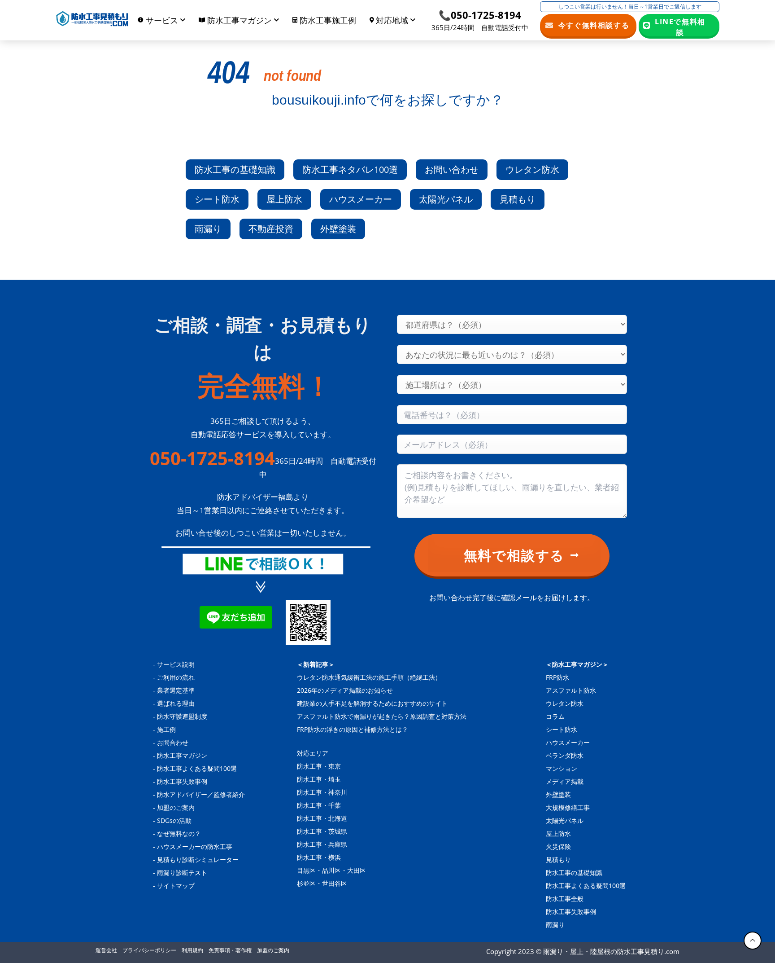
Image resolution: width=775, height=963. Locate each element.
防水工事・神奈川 (322, 792)
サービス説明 (176, 664)
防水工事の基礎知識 (235, 169)
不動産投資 (270, 229)
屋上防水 (284, 199)
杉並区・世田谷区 (322, 883)
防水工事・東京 (319, 766)
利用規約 (192, 950)
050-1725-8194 (212, 458)
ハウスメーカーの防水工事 (194, 846)
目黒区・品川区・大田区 (331, 870)
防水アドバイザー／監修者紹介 (201, 794)
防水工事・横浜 (319, 857)
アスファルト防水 (571, 690)
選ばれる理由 (176, 703)
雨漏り (208, 229)
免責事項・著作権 (230, 950)
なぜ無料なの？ (179, 833)
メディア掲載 (564, 781)
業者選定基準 (176, 690)
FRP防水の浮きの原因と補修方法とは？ (352, 729)
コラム (555, 716)
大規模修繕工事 (568, 807)
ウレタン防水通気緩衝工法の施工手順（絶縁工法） (369, 677)
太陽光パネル (446, 199)
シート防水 (217, 199)
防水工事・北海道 (322, 818)
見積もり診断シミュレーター (198, 859)
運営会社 (106, 950)
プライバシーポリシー (149, 950)
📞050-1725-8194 (480, 15)
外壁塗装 (338, 229)
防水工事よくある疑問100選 (197, 768)
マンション (561, 768)
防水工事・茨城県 (322, 831)
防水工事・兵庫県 (322, 844)
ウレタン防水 (532, 169)
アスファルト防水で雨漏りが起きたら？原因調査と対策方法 (381, 716)
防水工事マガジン (182, 755)
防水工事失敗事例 (182, 781)
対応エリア (312, 753)
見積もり (518, 199)
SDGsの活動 (174, 820)
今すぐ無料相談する (594, 25)
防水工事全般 (564, 898)
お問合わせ (172, 742)
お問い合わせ (452, 169)
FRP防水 (557, 677)
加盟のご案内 (176, 807)
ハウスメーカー (360, 199)
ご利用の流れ (176, 677)
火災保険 (558, 846)
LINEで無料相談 (680, 26)
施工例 (166, 729)
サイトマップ (176, 885)
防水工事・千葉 (319, 805)
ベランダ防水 (564, 755)
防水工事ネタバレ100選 (350, 169)
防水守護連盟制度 (182, 716)
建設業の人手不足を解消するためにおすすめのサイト (372, 703)
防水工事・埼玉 (319, 779)
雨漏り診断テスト (182, 872)
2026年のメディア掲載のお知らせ (345, 690)
